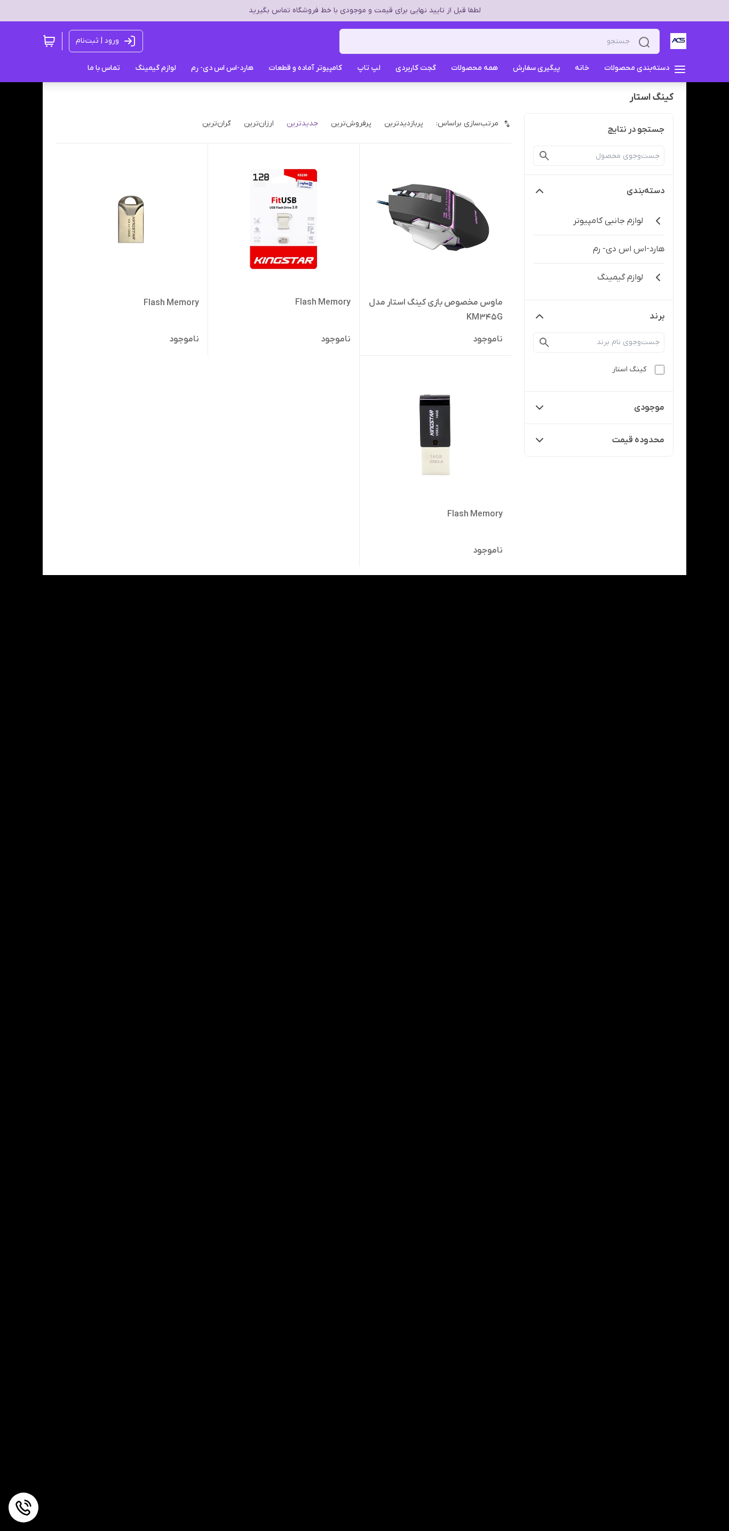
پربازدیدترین (403, 123)
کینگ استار (629, 369)
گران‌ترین (216, 123)
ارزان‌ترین (259, 123)
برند (656, 316)
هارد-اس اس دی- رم (628, 249)
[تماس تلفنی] (23, 1507)
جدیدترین (302, 123)
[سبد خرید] (49, 41)
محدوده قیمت (638, 440)
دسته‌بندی (645, 191)
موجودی (649, 407)
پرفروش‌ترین (351, 123)
